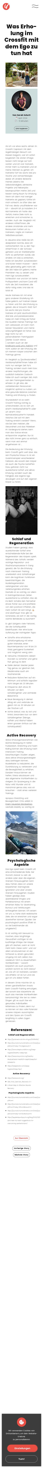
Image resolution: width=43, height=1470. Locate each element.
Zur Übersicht (21, 1138)
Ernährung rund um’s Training (19, 345)
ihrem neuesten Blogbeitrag (19, 804)
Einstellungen (22, 1448)
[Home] (7, 6)
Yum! (21, 1459)
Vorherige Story (21, 1148)
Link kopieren (22, 128)
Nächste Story (22, 1154)
